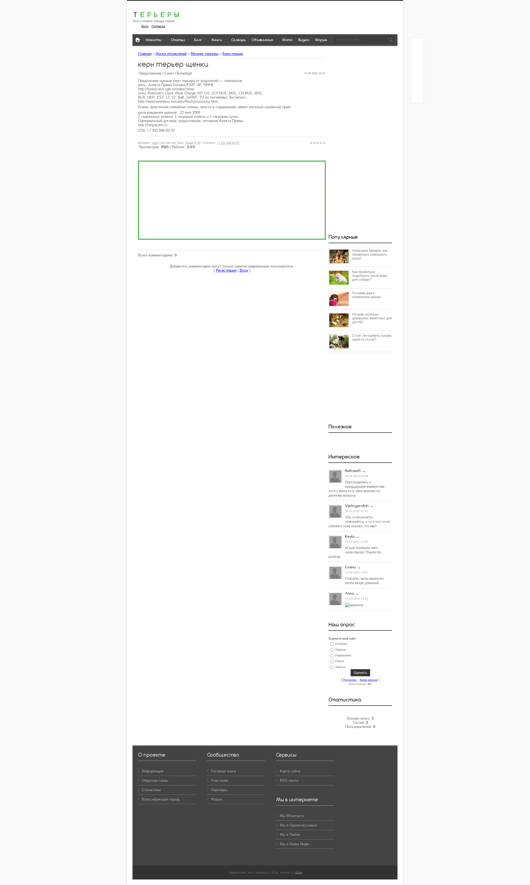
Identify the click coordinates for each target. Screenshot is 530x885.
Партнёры (219, 790)
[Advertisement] (232, 200)
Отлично (341, 643)
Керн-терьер (232, 54)
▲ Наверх (11, 10)
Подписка (158, 26)
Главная (145, 54)
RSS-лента (289, 780)
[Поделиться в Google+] (417, 55)
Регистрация (226, 270)
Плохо (339, 661)
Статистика (151, 790)
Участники (219, 780)
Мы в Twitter (290, 835)
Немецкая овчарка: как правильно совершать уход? (369, 254)
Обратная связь (155, 780)
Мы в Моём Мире (294, 844)
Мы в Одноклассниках (298, 825)
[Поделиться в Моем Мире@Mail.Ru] (417, 65)
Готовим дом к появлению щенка (366, 295)
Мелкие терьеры (204, 54)
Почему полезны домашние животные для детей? (372, 318)
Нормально (343, 655)
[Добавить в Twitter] (417, 86)
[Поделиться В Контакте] (417, 96)
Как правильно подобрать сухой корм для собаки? (369, 276)
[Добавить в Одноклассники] (417, 75)
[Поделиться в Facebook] (417, 44)
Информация (152, 771)
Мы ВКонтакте (292, 816)
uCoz (298, 872)
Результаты (349, 680)
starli (155, 142)
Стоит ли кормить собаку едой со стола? (371, 337)
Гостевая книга (223, 771)
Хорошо (340, 649)
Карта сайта (290, 771)
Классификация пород (160, 799)
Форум (216, 799)
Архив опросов (368, 680)
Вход (144, 26)
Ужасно (340, 667)
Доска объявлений (171, 54)
